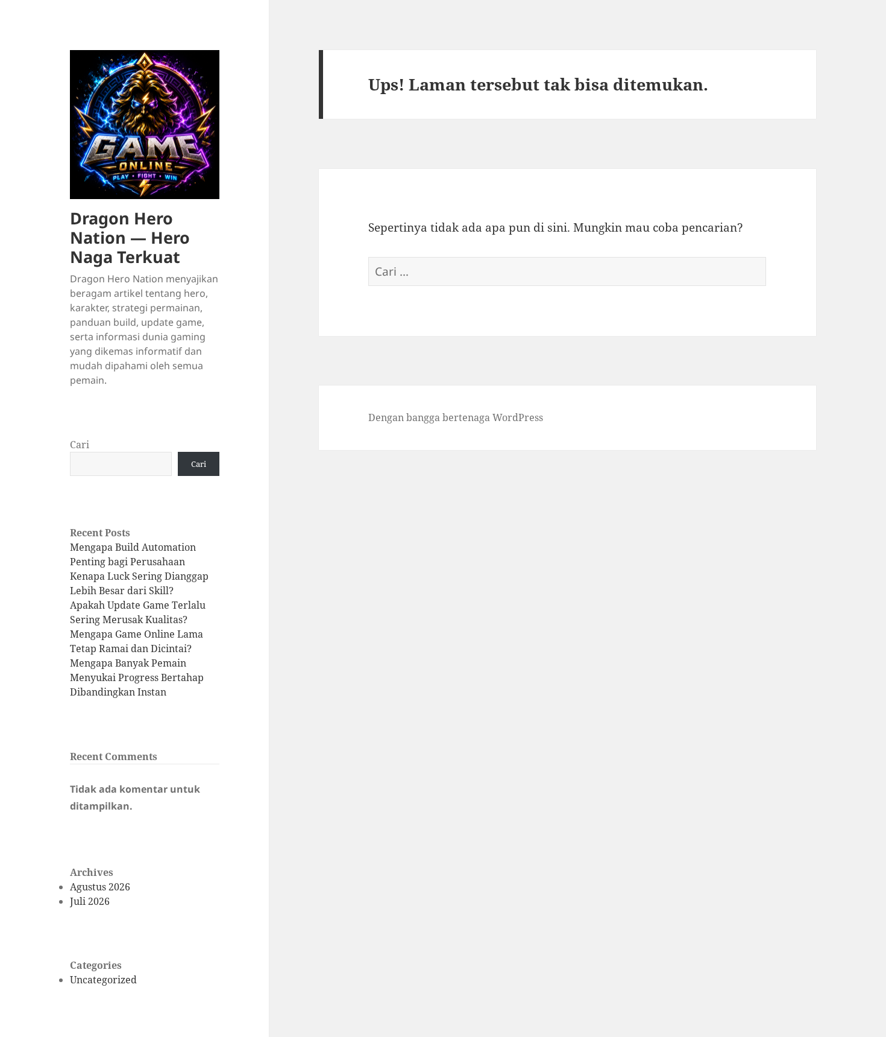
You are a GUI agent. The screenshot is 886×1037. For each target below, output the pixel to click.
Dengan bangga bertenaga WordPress (455, 417)
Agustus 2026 (100, 886)
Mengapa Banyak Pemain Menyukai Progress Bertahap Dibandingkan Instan (137, 677)
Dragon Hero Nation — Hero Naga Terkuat (130, 237)
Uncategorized (103, 979)
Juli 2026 (90, 901)
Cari (79, 444)
